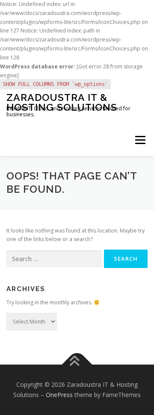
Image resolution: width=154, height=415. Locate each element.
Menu (140, 140)
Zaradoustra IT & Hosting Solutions (61, 102)
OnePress (59, 395)
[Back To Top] (77, 365)
